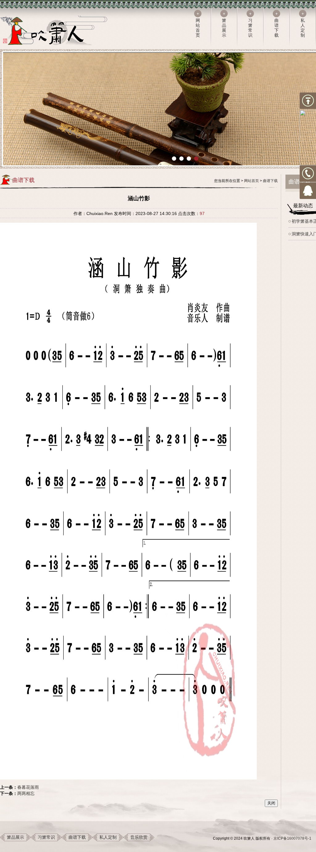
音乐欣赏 (139, 837)
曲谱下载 (270, 181)
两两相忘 (26, 793)
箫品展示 (15, 837)
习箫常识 (46, 837)
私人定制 (108, 837)
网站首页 (251, 181)
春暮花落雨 (28, 787)
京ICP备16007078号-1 (292, 838)
